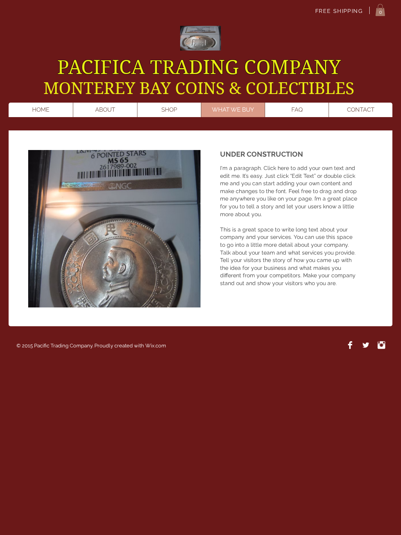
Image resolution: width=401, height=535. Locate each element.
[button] (380, 10)
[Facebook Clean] (350, 345)
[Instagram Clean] (381, 345)
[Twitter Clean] (366, 345)
